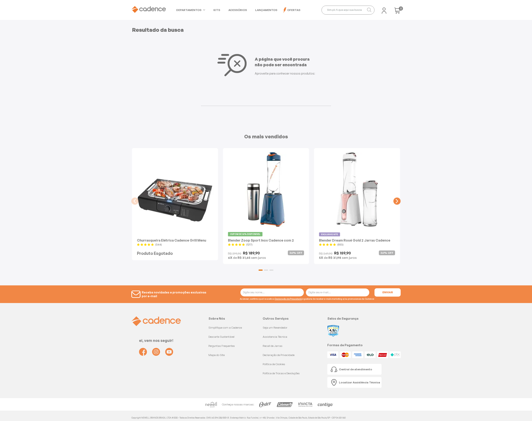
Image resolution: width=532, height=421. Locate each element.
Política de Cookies (274, 364)
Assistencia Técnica (275, 336)
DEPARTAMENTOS (188, 10)
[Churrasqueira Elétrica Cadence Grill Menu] (175, 189)
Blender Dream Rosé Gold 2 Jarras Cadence (354, 240)
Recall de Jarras (272, 345)
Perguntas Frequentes (221, 345)
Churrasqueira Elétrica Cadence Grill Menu (171, 240)
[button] (261, 270)
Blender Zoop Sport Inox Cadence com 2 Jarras (261, 240)
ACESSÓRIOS (237, 10)
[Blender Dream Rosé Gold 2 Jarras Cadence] (357, 189)
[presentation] (135, 201)
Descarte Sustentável (221, 336)
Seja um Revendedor (275, 327)
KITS (216, 10)
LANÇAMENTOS (266, 10)
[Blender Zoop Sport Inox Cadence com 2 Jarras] (266, 189)
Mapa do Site (216, 355)
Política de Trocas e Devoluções (281, 373)
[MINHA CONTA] (384, 9)
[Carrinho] (397, 12)
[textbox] (347, 10)
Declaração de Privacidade (288, 299)
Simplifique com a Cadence (225, 327)
